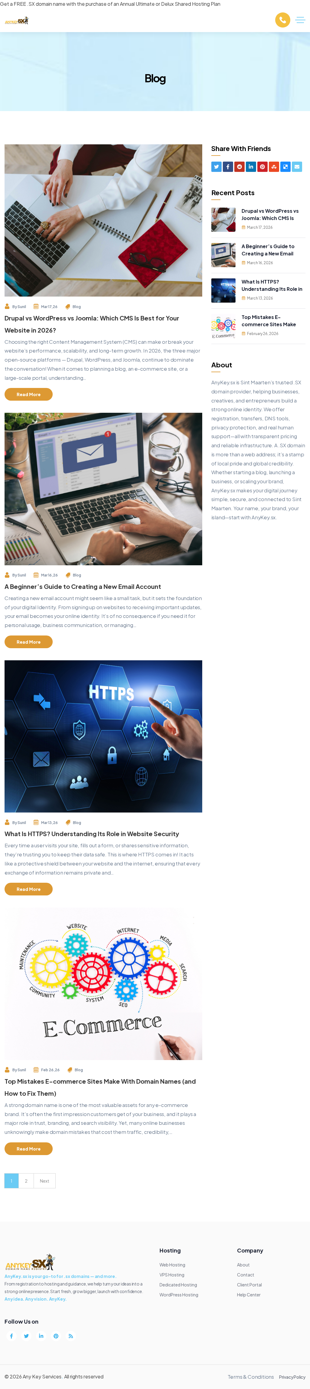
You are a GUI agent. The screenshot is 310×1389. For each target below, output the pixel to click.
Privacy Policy (292, 1377)
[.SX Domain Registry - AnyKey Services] (17, 20)
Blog (77, 306)
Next (44, 1181)
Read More (29, 394)
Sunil (22, 306)
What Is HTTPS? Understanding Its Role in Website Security (92, 833)
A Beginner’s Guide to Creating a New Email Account (83, 586)
